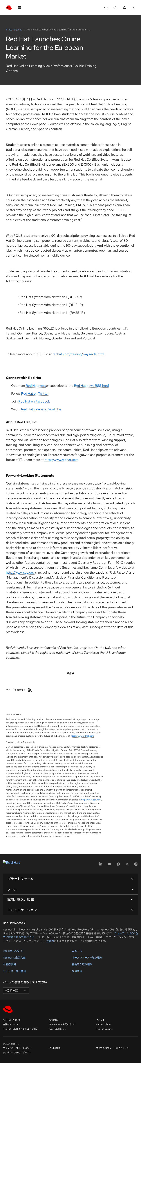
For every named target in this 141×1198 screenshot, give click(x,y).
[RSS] (30, 690)
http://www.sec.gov (20, 572)
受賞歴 (50, 941)
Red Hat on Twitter (35, 393)
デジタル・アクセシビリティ (17, 1052)
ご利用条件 (54, 1048)
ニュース (77, 950)
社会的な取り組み (82, 964)
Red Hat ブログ (103, 1024)
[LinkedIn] (100, 865)
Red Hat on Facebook (34, 401)
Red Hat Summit (104, 1028)
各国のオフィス (10, 1024)
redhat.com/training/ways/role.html (78, 354)
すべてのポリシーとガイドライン (112, 1048)
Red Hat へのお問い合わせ (62, 1024)
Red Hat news (36, 385)
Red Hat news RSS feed (91, 385)
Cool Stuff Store (57, 1028)
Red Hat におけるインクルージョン (20, 1028)
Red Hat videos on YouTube (41, 409)
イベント (100, 1020)
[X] (127, 865)
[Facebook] (118, 865)
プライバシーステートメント (17, 1048)
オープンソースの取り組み (87, 957)
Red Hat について (13, 950)
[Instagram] (136, 865)
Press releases (14, 29)
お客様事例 (9, 964)
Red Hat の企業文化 (14, 957)
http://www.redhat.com (61, 460)
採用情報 (77, 971)
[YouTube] (109, 865)
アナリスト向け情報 (14, 971)
